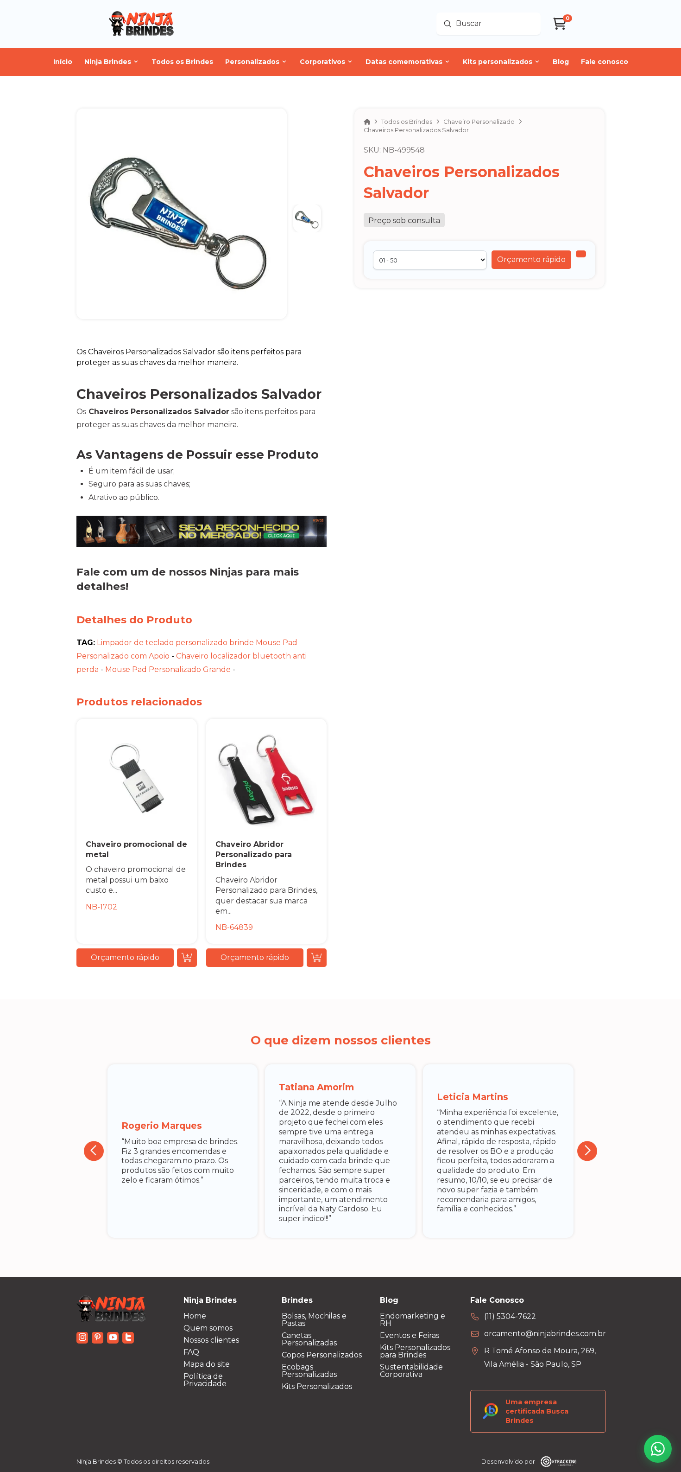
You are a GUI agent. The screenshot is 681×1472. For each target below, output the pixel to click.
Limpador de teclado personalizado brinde (175, 642)
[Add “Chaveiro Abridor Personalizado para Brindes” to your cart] (317, 957)
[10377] (581, 253)
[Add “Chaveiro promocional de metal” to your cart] (187, 957)
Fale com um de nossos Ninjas (159, 571)
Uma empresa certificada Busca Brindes (536, 1411)
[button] (531, 259)
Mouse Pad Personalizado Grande (168, 669)
